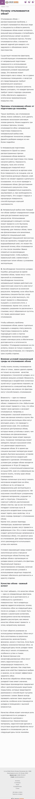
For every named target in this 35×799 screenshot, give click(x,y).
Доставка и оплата (17, 792)
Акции (17, 784)
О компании (17, 782)
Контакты (17, 780)
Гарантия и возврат (17, 794)
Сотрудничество (17, 786)
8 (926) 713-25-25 (21, 775)
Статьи (17, 788)
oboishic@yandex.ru (19, 777)
